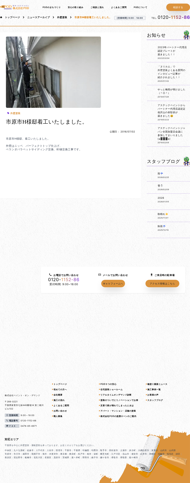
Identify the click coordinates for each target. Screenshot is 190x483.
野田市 (86, 457)
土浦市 (123, 450)
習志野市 (18, 457)
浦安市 (134, 454)
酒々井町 (75, 457)
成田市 (26, 454)
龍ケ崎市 (133, 457)
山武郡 (172, 450)
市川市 (17, 454)
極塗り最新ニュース (157, 384)
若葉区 (48, 457)
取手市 (103, 450)
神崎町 (152, 454)
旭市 (44, 454)
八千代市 (40, 450)
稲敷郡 (161, 454)
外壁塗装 (62, 17)
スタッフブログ (155, 400)
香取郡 (123, 457)
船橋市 (28, 457)
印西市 (94, 450)
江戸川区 (115, 454)
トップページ (12, 17)
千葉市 (68, 450)
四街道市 (113, 450)
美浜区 (8, 457)
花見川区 (38, 457)
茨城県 (65, 457)
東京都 (63, 454)
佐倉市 (30, 450)
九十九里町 (19, 450)
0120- (174, 17)
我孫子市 (35, 454)
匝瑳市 (59, 450)
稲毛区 (170, 454)
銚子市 (94, 457)
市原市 (8, 454)
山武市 (163, 450)
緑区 (178, 454)
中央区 (8, 450)
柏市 (89, 454)
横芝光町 (104, 454)
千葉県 (77, 450)
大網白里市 (143, 450)
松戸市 (81, 454)
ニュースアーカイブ (38, 17)
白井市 (143, 454)
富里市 (154, 450)
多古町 (132, 450)
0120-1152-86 (28, 420)
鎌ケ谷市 (104, 457)
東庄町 (72, 454)
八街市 (50, 450)
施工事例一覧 (154, 389)
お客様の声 (153, 394)
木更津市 (53, 454)
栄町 (96, 454)
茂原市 (57, 457)
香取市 (114, 457)
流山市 (125, 454)
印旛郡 (86, 450)
